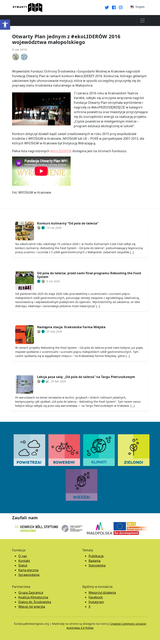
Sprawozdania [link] (28, 575)
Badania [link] (94, 561)
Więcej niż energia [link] (31, 606)
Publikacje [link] (96, 556)
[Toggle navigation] (142, 20)
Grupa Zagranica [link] (30, 592)
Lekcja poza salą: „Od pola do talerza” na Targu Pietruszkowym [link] (86, 377)
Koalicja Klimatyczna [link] (33, 597)
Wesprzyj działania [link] (102, 592)
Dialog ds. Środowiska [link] (34, 602)
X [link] (89, 606)
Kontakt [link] (24, 561)
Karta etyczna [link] (28, 570)
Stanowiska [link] (97, 565)
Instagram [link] (96, 602)
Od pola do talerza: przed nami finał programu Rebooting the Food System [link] (89, 275)
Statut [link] (22, 565)
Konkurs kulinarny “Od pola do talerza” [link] (68, 223)
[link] (5, 25)
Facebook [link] (96, 597)
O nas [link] (22, 556)
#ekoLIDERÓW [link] (61, 151)
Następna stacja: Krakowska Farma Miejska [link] (71, 327)
